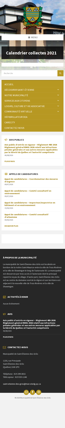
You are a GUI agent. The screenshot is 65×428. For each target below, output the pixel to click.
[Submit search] (60, 73)
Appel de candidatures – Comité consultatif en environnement (28, 192)
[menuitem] (32, 84)
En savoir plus (11, 226)
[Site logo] (32, 28)
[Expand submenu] (58, 90)
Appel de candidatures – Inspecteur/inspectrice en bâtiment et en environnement (30, 204)
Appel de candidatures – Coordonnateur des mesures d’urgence (31, 180)
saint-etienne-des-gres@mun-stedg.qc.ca (22, 384)
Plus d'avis (10, 161)
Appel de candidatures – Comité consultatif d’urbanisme (26, 215)
